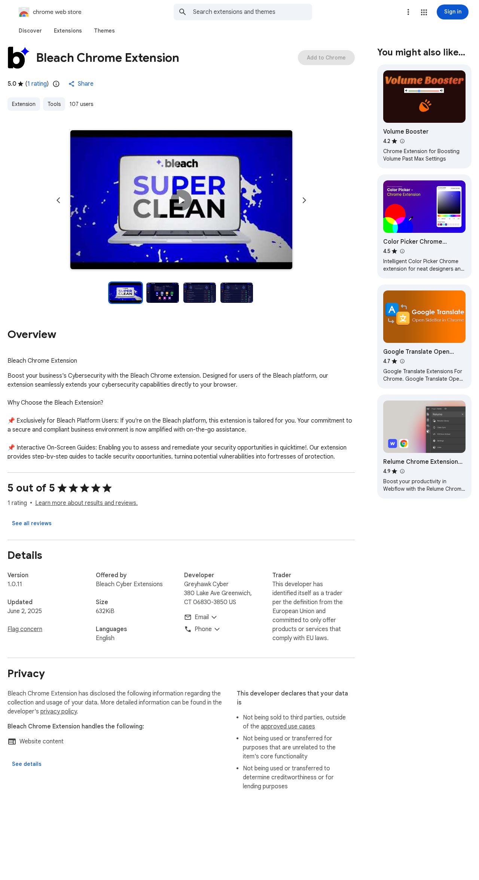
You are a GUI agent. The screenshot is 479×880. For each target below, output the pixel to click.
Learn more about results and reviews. (86, 503)
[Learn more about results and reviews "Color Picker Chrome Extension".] (402, 251)
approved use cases (288, 726)
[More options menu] (408, 11)
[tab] (30, 30)
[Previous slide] (58, 200)
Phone (203, 629)
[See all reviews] (31, 523)
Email (202, 617)
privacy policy (58, 711)
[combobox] (252, 11)
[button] (424, 12)
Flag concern (24, 629)
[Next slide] (304, 200)
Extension (24, 104)
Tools (54, 104)
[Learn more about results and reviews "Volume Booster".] (402, 141)
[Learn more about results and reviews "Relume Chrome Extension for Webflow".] (402, 471)
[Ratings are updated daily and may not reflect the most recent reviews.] (56, 83)
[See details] (26, 764)
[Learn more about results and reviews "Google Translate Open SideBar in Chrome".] (402, 361)
